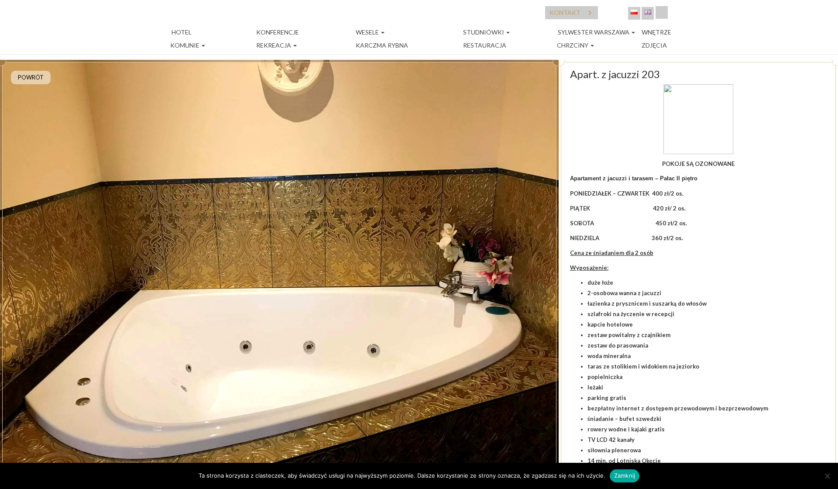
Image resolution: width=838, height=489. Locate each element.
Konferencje (277, 32)
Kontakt (565, 12)
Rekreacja (274, 45)
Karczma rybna (382, 45)
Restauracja (484, 45)
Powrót (31, 77)
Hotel (181, 32)
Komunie (185, 45)
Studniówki (484, 32)
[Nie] (827, 476)
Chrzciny (573, 45)
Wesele (368, 32)
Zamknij (624, 475)
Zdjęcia (654, 45)
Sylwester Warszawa (594, 32)
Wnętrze (656, 32)
